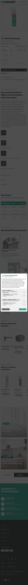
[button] (22, 292)
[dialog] (14, 292)
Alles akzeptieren (22, 309)
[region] (14, 298)
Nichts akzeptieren (5, 309)
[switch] (23, 292)
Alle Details (5, 296)
